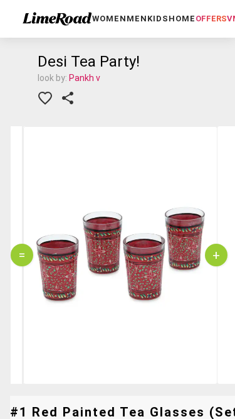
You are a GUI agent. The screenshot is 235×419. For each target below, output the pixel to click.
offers (211, 18)
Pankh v (84, 78)
